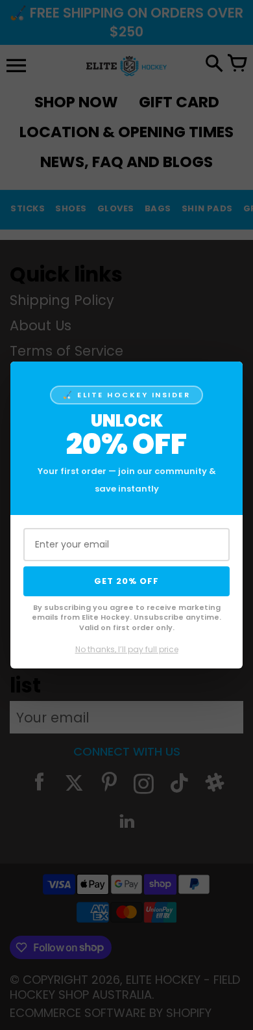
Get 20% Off (126, 581)
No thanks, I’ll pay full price (126, 649)
